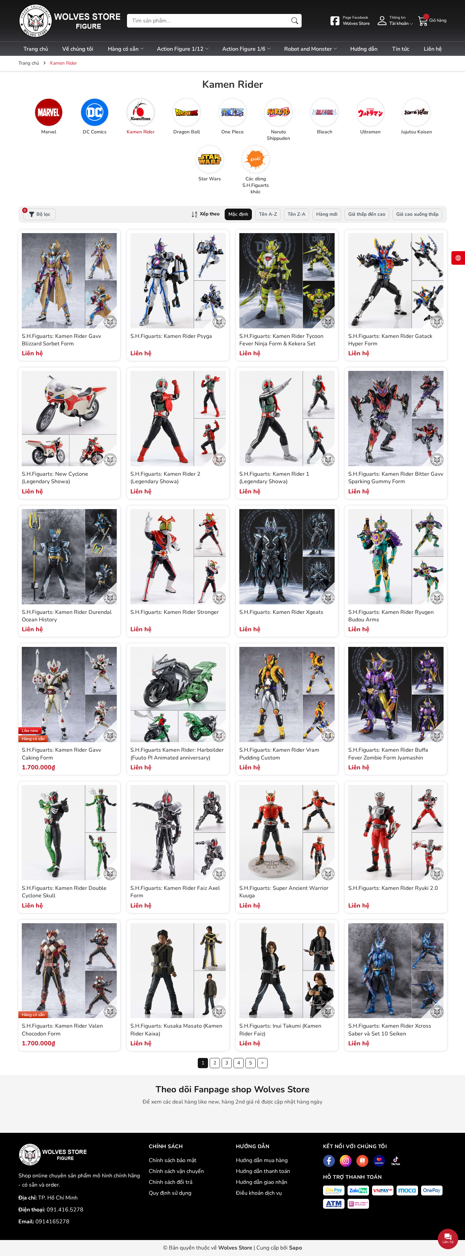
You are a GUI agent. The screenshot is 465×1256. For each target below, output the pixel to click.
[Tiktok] (396, 1161)
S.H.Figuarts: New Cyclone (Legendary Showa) (55, 477)
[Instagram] (346, 1161)
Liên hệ (433, 49)
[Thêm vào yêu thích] (111, 288)
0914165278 (52, 1221)
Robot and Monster (308, 49)
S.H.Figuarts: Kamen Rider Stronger (174, 612)
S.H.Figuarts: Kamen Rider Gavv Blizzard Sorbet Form (61, 339)
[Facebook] (329, 1161)
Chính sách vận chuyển (176, 1171)
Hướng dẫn (364, 49)
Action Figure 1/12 (181, 49)
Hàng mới (326, 214)
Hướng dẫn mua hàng (262, 1160)
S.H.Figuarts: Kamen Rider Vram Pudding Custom (279, 753)
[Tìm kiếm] (295, 21)
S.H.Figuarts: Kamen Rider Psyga (171, 336)
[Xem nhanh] (111, 273)
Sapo (295, 1248)
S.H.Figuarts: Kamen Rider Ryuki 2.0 (393, 888)
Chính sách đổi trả (170, 1182)
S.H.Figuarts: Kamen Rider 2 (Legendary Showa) (165, 477)
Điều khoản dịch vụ (259, 1193)
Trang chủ (35, 49)
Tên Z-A (296, 214)
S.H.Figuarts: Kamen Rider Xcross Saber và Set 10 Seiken (389, 1029)
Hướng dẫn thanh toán (263, 1171)
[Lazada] (379, 1161)
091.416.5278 (65, 1209)
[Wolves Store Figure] (69, 20)
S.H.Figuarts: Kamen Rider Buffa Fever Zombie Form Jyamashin (388, 753)
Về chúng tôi (77, 49)
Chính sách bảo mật (172, 1160)
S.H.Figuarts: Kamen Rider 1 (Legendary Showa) (274, 477)
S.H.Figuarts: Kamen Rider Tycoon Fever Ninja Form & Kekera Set (281, 339)
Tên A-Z (268, 214)
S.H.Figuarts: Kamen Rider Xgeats (281, 612)
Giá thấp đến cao (366, 214)
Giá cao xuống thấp (417, 214)
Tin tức (400, 49)
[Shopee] (362, 1161)
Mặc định (238, 214)
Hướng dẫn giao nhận (261, 1182)
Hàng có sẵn (124, 49)
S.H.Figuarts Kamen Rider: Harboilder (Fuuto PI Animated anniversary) (177, 753)
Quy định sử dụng (170, 1193)
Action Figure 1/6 (244, 49)
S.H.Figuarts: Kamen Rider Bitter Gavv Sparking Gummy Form (395, 477)
